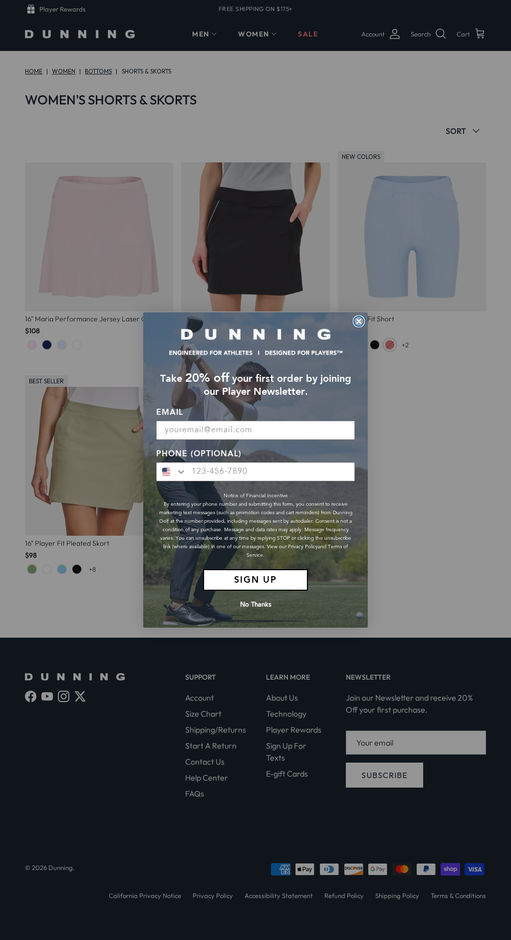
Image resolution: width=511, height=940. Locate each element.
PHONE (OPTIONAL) (199, 454)
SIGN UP (255, 580)
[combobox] (172, 472)
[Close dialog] (359, 321)
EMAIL (169, 413)
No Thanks (255, 605)
